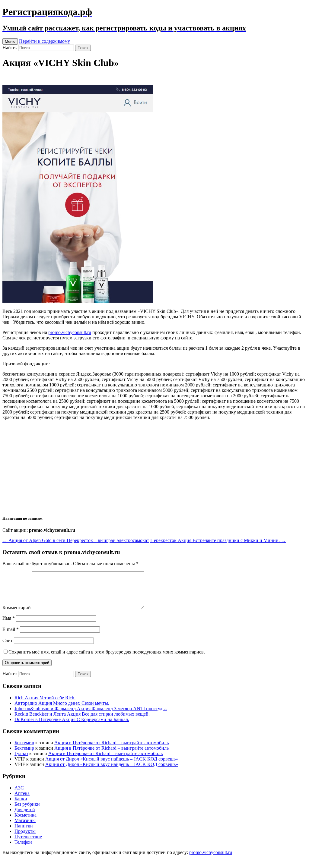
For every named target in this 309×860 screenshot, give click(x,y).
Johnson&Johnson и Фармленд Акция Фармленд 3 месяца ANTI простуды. (90, 708)
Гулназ (21, 753)
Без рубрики (27, 804)
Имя (8, 618)
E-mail (10, 629)
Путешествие (28, 836)
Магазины (25, 820)
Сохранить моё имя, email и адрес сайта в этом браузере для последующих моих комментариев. (106, 651)
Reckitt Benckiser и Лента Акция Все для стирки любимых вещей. (82, 714)
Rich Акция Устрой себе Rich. (44, 697)
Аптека (22, 793)
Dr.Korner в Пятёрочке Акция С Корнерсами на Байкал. (71, 719)
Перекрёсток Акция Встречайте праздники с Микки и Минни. (218, 540)
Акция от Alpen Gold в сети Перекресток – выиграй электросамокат (75, 540)
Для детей (24, 809)
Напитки (23, 825)
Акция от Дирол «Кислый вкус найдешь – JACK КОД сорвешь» (111, 758)
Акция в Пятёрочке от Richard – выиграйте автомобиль (111, 742)
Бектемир (24, 742)
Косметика (25, 814)
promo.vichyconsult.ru (69, 332)
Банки (20, 798)
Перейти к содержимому (44, 41)
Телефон (23, 842)
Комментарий (16, 607)
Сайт (7, 640)
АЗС (19, 787)
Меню (10, 41)
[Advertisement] (154, 467)
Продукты (25, 831)
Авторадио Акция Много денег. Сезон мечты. (61, 703)
